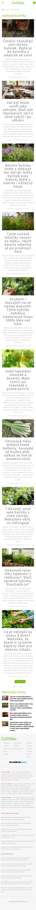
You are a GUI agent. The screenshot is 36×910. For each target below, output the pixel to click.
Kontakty (6, 746)
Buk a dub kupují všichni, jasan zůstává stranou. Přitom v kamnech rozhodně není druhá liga (21, 716)
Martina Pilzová (17, 77)
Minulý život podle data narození (21, 778)
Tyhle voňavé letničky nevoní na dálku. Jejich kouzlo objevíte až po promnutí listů (18, 243)
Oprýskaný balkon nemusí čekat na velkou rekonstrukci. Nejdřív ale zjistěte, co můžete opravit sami (16, 818)
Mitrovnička (17, 807)
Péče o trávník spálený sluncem (20, 798)
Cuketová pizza (5, 774)
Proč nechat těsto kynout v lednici (21, 772)
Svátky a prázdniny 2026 (13, 805)
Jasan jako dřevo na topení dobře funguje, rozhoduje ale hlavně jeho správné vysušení (16, 830)
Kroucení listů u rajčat (7, 807)
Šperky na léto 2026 (13, 780)
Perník (2, 788)
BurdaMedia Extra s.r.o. (20, 901)
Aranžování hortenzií (19, 803)
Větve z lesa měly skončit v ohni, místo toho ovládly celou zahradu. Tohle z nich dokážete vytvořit (21, 707)
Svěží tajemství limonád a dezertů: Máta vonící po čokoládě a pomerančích (18, 380)
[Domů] (8, 738)
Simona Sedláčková (17, 208)
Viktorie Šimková (17, 140)
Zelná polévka (14, 790)
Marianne (16, 746)
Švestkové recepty (17, 784)
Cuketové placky (27, 793)
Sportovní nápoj (17, 793)
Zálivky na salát (5, 790)
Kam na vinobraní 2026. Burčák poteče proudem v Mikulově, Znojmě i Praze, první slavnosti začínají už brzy (17, 865)
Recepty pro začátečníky (20, 786)
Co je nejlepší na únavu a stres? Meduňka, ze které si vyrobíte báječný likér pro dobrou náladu (18, 641)
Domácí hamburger (7, 786)
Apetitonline (17, 743)
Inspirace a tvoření (14, 799)
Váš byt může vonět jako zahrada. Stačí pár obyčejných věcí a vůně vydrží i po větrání (18, 111)
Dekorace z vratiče (13, 801)
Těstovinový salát (23, 792)
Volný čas (8, 346)
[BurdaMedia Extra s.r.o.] (18, 762)
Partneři (6, 754)
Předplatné (7, 743)
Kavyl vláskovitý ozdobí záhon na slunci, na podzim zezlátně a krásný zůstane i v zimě (17, 836)
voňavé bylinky (15, 9)
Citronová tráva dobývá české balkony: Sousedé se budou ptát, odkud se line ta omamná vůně (18, 450)
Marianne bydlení (18, 748)
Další (19, 681)
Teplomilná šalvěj (25, 805)
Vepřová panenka (24, 790)
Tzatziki (8, 788)
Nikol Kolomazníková (18, 346)
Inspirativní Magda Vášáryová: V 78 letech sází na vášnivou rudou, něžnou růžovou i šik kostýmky (16, 877)
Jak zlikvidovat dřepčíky (28, 807)
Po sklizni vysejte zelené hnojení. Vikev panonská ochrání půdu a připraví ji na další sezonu (18, 842)
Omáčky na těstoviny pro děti (19, 774)
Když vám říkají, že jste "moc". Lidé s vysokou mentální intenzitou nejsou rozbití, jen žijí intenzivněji (16, 871)
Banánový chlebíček (24, 788)
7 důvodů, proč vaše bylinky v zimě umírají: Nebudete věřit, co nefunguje (18, 515)
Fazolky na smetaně (11, 792)
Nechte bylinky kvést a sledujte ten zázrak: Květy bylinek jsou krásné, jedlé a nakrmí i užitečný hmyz (18, 176)
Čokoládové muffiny (29, 784)
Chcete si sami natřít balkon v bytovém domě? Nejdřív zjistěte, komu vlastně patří (21, 699)
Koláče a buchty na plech (21, 776)
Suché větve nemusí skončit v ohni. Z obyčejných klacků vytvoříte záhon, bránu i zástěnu (16, 824)
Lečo (29, 786)
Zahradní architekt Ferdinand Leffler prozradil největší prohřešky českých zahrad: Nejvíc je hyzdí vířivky (15, 859)
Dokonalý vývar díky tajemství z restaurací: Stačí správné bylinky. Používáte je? (18, 577)
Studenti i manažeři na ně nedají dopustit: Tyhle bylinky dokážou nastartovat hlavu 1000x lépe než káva (18, 311)
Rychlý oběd (14, 788)
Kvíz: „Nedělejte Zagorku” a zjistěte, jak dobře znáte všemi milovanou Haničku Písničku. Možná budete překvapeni (16, 883)
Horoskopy (4, 780)
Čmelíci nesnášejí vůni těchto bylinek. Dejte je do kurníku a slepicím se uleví (18, 48)
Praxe (10, 77)
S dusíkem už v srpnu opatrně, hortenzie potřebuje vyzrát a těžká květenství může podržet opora (17, 848)
